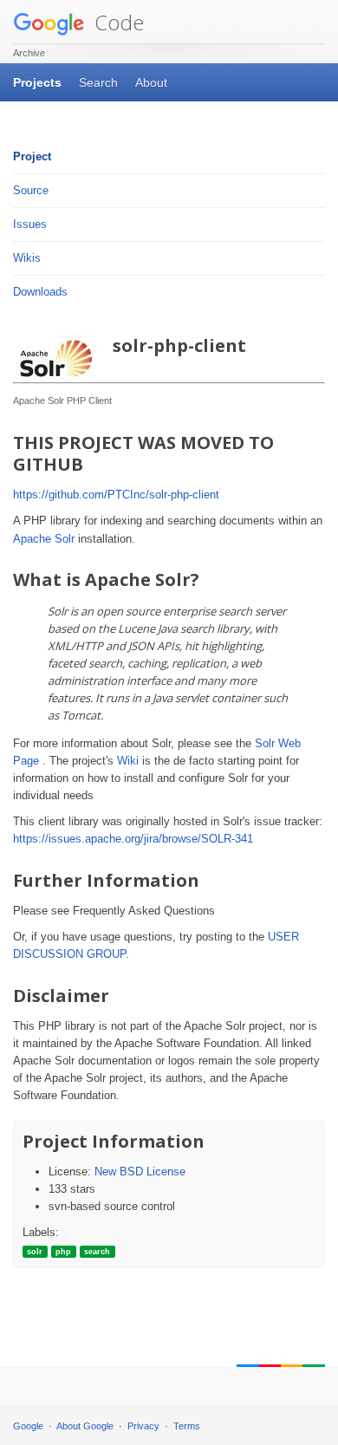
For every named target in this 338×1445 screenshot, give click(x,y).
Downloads (40, 291)
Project (32, 156)
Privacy (143, 1426)
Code (116, 22)
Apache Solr (44, 538)
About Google (85, 1426)
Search (98, 82)
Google (28, 1426)
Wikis (27, 257)
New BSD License (139, 1171)
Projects (37, 82)
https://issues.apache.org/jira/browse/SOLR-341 (133, 838)
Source (31, 190)
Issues (30, 224)
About (151, 82)
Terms (186, 1426)
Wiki (128, 760)
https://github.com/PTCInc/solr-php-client (116, 494)
